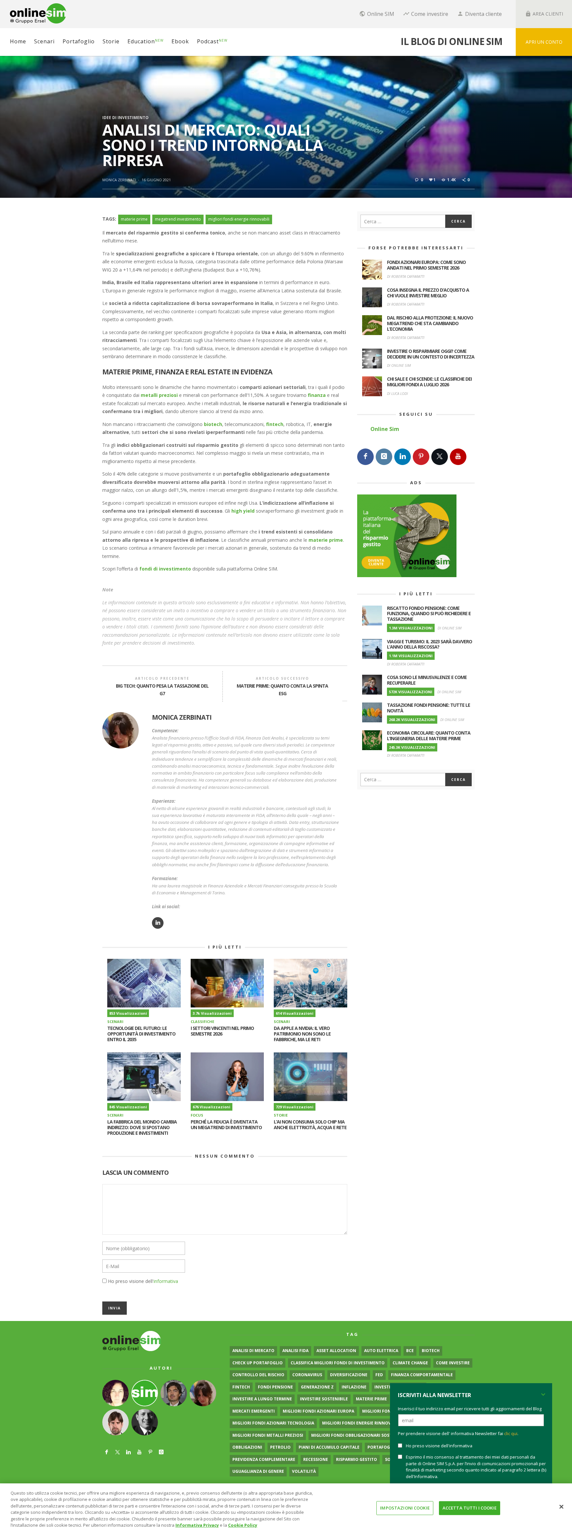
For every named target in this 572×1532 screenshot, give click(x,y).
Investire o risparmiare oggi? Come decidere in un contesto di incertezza (430, 354)
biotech (431, 1350)
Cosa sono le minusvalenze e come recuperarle (427, 680)
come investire (453, 1363)
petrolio (280, 1447)
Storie (281, 1115)
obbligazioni (247, 1447)
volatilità (304, 1471)
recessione (315, 1459)
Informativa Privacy (197, 1525)
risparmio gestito (356, 1459)
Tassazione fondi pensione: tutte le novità (428, 708)
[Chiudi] (561, 1507)
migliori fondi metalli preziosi (267, 1435)
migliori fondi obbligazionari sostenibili (358, 1435)
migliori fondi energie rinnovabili (238, 219)
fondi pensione (275, 1387)
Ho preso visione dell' (143, 1281)
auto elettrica (381, 1350)
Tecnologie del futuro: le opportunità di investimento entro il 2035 (141, 1034)
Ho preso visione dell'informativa (439, 1446)
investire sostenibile (324, 1399)
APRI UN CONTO (544, 42)
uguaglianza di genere (258, 1471)
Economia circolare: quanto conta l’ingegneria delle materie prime (428, 736)
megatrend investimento (178, 219)
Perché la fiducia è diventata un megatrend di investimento (226, 1124)
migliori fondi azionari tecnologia (273, 1423)
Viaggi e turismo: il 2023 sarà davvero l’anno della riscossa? (429, 644)
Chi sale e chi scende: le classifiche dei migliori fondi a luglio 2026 (429, 382)
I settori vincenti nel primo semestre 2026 (222, 1031)
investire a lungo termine (262, 1399)
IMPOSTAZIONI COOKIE (404, 1508)
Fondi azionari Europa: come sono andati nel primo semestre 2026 (426, 265)
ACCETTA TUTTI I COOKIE (470, 1508)
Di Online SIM (399, 365)
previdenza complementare (263, 1459)
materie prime (134, 219)
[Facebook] (365, 456)
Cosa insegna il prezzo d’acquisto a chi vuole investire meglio (428, 293)
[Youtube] (458, 456)
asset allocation (336, 1350)
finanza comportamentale (422, 1375)
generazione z (317, 1387)
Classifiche (202, 1021)
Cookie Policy (242, 1525)
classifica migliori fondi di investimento (338, 1363)
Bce (410, 1350)
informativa (166, 1281)
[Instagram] (384, 456)
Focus (197, 1115)
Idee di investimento (125, 117)
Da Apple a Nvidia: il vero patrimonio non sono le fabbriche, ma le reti (302, 1034)
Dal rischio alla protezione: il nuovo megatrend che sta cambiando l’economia (430, 323)
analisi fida (295, 1350)
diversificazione (348, 1375)
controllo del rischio (258, 1375)
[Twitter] (439, 456)
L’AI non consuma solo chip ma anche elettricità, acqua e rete (310, 1124)
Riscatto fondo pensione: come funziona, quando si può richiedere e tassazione (429, 613)
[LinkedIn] (402, 456)
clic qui (510, 1433)
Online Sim (384, 429)
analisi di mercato (253, 1350)
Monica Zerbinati (119, 179)
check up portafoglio (257, 1363)
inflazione (354, 1387)
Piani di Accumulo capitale (329, 1447)
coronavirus (307, 1375)
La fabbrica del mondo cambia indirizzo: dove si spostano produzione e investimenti (142, 1127)
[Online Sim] (131, 1341)
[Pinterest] (421, 456)
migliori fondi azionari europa (318, 1411)
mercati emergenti (253, 1411)
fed (379, 1375)
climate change (410, 1363)
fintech (241, 1387)
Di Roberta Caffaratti (405, 276)
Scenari (115, 1021)
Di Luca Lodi (397, 393)
